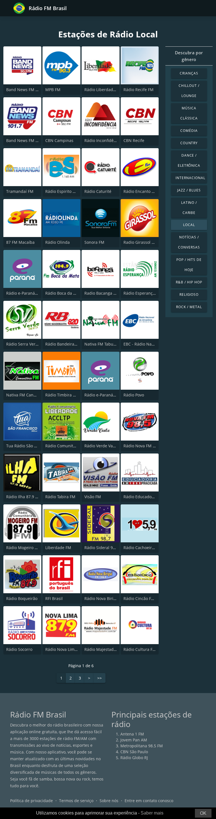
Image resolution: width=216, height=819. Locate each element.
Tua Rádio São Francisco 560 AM (36, 445)
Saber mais (152, 813)
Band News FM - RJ (24, 89)
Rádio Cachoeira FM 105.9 (147, 547)
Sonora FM (94, 242)
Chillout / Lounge (189, 90)
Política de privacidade (31, 800)
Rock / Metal (189, 306)
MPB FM (52, 89)
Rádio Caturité (97, 191)
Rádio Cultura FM (139, 649)
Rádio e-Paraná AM (102, 395)
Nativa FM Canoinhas (26, 395)
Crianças (189, 73)
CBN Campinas (59, 140)
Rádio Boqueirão (21, 598)
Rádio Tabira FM (60, 496)
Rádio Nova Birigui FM (105, 598)
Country (189, 143)
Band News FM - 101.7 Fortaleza (36, 140)
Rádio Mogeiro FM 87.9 (27, 547)
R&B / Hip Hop (189, 282)
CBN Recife (133, 140)
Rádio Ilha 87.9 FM (23, 496)
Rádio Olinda (57, 242)
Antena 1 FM (132, 734)
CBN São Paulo (134, 751)
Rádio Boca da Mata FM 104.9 (73, 293)
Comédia (189, 130)
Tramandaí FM (19, 191)
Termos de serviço (76, 800)
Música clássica (189, 113)
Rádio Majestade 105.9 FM (109, 649)
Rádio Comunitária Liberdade (73, 445)
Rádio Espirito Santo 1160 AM (73, 191)
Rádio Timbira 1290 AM (67, 395)
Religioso (189, 294)
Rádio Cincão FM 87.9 (143, 598)
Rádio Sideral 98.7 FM (104, 547)
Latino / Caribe (189, 207)
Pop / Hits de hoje (189, 264)
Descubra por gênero (189, 56)
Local (189, 224)
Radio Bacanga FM (101, 293)
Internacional (190, 177)
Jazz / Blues (189, 190)
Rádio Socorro (19, 649)
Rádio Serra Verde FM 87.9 (31, 344)
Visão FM (92, 496)
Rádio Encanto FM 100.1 (145, 191)
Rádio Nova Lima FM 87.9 (69, 649)
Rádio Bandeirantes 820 (67, 344)
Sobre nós (109, 800)
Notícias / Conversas (189, 242)
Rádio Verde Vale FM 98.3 (108, 445)
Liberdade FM (58, 547)
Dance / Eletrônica (189, 160)
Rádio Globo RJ (134, 757)
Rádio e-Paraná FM (24, 293)
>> (99, 678)
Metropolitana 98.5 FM (141, 745)
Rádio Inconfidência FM (106, 140)
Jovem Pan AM (133, 740)
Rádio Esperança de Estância (150, 293)
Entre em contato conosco (149, 800)
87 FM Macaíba (20, 242)
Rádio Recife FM (138, 89)
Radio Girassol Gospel (144, 242)
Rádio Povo (133, 395)
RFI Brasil (54, 598)
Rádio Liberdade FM (103, 89)
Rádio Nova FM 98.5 (142, 445)
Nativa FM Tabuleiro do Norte (112, 344)
